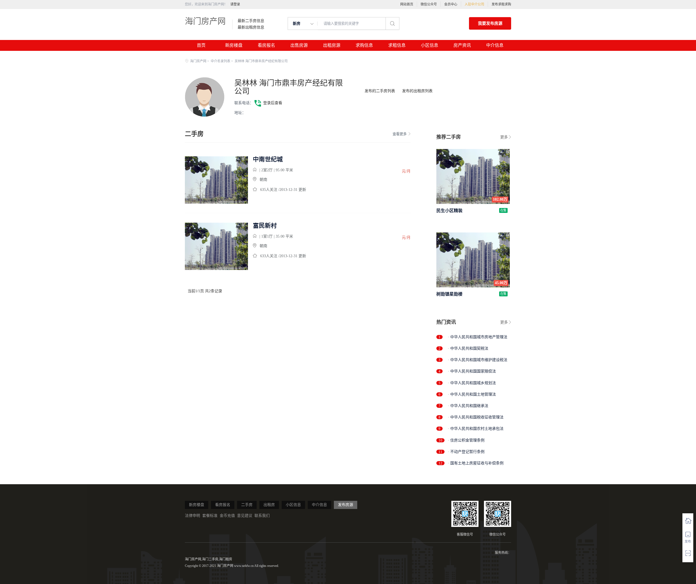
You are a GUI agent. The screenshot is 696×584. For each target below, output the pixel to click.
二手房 (247, 505)
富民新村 (265, 226)
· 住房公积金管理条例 (466, 440)
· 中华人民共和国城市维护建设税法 (477, 360)
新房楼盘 (234, 45)
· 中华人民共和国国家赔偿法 (472, 371)
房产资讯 (462, 45)
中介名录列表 (220, 61)
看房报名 (266, 45)
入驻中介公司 (474, 4)
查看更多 (400, 134)
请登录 (235, 4)
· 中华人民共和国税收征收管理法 (476, 417)
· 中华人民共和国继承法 (468, 406)
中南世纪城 (268, 159)
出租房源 (331, 45)
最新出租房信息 (251, 27)
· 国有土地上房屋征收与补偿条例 (476, 463)
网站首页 (406, 4)
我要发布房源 (490, 23)
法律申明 (192, 516)
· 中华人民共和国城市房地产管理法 (477, 337)
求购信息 (364, 45)
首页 (201, 45)
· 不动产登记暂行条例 (466, 452)
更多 (504, 137)
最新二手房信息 (251, 21)
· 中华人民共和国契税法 (468, 348)
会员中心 (450, 4)
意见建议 (244, 516)
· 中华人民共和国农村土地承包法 (476, 429)
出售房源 (299, 45)
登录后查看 (272, 103)
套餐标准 (209, 516)
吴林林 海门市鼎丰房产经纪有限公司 (288, 87)
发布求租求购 (501, 4)
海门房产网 (205, 21)
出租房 (269, 505)
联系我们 (262, 516)
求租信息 (397, 45)
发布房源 (345, 505)
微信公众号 (429, 4)
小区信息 (429, 45)
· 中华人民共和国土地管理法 (472, 394)
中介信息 (495, 45)
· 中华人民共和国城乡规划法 (472, 383)
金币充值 (227, 516)
